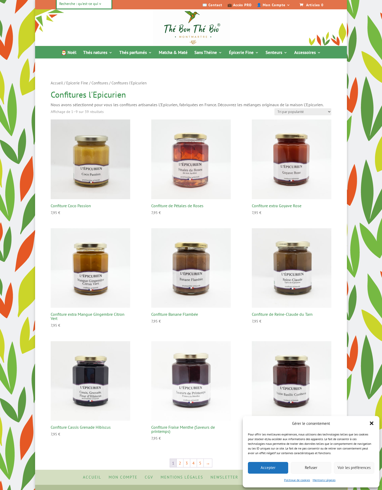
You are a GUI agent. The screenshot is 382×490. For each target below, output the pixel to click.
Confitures (99, 82)
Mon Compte (123, 477)
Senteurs (274, 53)
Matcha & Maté (173, 53)
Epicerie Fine (77, 82)
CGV (149, 477)
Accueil (57, 82)
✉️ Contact (212, 5)
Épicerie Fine (241, 53)
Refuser (311, 467)
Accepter (268, 467)
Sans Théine (205, 53)
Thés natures (95, 53)
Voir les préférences (354, 467)
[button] (371, 423)
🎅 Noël (68, 53)
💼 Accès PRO (239, 5)
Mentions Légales (324, 480)
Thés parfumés (133, 53)
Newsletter (224, 477)
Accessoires (305, 53)
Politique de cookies (297, 480)
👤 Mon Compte (271, 5)
